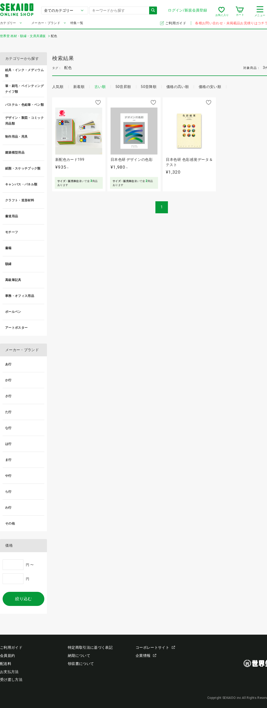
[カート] (240, 11)
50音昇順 (123, 87)
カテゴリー (8, 23)
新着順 (78, 87)
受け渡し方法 (11, 679)
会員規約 (7, 655)
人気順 (57, 87)
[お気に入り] (221, 11)
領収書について (81, 664)
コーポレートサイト (152, 647)
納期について (79, 655)
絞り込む (23, 599)
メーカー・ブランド (45, 23)
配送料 (5, 664)
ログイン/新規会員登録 (187, 10)
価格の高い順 (177, 87)
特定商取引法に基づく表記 (90, 647)
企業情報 (143, 655)
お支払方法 (9, 672)
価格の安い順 (210, 87)
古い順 (100, 87)
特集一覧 (76, 23)
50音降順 (148, 87)
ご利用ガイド (176, 23)
